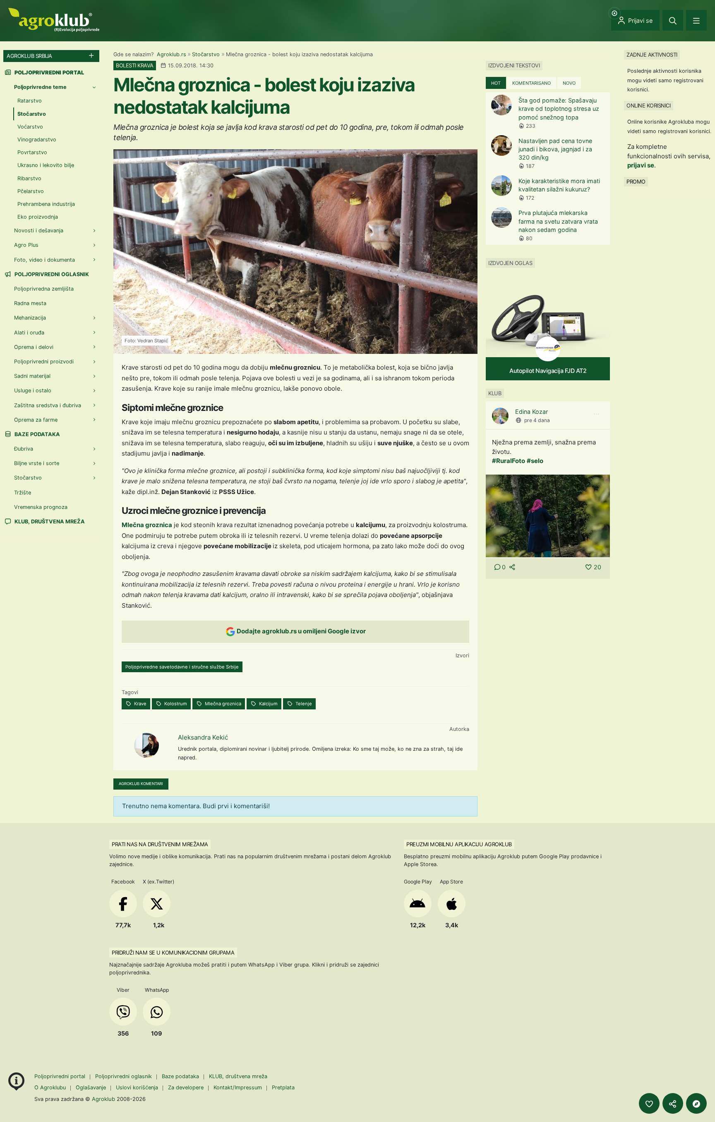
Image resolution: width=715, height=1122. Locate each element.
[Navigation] (696, 20)
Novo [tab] (569, 83)
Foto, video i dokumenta (44, 260)
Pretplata (283, 1087)
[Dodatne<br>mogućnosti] (696, 1103)
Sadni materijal (32, 376)
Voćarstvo (30, 127)
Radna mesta (30, 303)
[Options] (596, 414)
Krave (139, 704)
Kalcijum (268, 704)
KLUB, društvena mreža (49, 521)
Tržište (22, 492)
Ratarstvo (29, 101)
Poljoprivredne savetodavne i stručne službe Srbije (182, 667)
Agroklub (103, 1099)
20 (597, 567)
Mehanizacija (30, 318)
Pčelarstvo (30, 191)
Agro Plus (26, 245)
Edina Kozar (531, 411)
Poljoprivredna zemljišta (44, 289)
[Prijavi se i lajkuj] (649, 1103)
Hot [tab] (496, 83)
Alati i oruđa (29, 332)
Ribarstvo (29, 178)
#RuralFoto (508, 461)
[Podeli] (672, 1103)
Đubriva (23, 449)
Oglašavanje (91, 1087)
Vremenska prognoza (40, 507)
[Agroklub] (53, 19)
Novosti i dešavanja (38, 230)
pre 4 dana (537, 420)
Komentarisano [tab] (531, 83)
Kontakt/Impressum (238, 1087)
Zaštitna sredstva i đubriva (47, 405)
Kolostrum (175, 704)
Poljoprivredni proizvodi (44, 361)
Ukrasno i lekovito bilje (45, 165)
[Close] (672, 20)
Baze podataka (36, 434)
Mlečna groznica (147, 525)
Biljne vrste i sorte (36, 463)
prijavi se (640, 165)
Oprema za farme (36, 420)
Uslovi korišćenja (137, 1087)
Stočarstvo (206, 54)
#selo (535, 461)
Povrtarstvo (32, 152)
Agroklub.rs (171, 54)
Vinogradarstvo (36, 139)
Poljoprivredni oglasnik (51, 274)
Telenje (303, 704)
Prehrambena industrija (46, 204)
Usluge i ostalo (32, 390)
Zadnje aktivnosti (651, 54)
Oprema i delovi (33, 347)
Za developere (186, 1087)
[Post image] (548, 515)
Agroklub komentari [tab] (141, 783)
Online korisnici (648, 105)
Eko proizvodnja (37, 217)
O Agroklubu (50, 1087)
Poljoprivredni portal (60, 1076)
